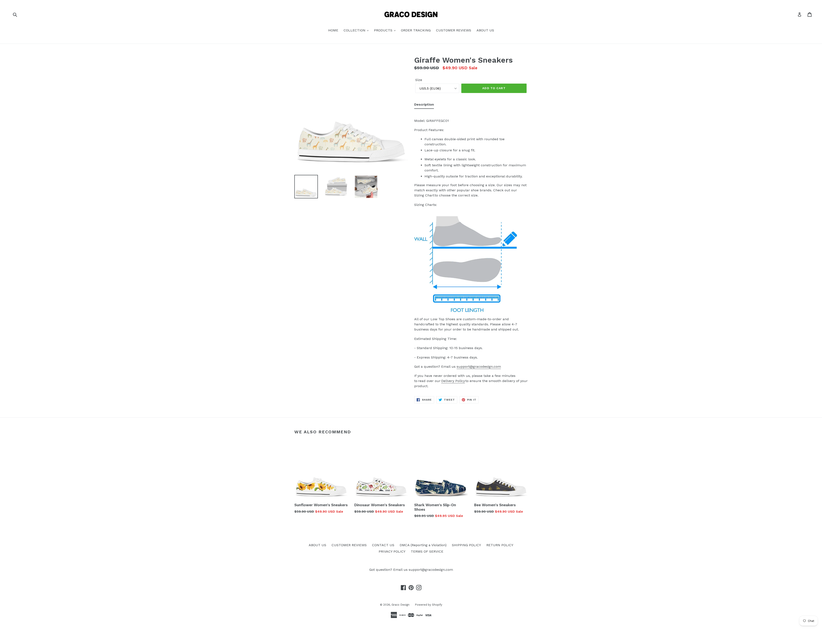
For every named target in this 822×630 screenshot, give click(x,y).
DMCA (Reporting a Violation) (423, 545)
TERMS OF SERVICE (427, 551)
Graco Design (401, 604)
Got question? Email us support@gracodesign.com (411, 570)
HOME (333, 30)
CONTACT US (383, 545)
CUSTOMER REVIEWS (453, 30)
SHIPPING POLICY (466, 545)
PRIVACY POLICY (392, 551)
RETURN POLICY (499, 545)
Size (418, 80)
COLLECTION (355, 30)
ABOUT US (485, 30)
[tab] (424, 105)
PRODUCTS (383, 30)
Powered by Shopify (428, 604)
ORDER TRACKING (416, 30)
